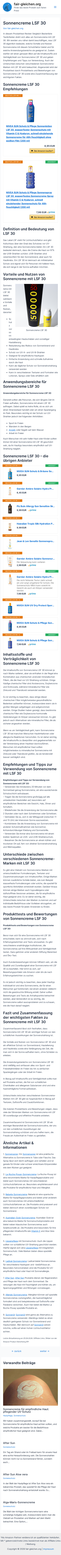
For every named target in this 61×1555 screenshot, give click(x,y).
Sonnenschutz (20, 1416)
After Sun (9, 1278)
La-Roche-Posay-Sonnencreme (21, 1174)
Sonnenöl (10, 1315)
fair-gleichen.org (27, 4)
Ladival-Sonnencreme (16, 1261)
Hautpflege (7, 1416)
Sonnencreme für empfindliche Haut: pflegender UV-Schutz (26, 1410)
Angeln (12, 430)
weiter (44, 1351)
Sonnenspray (11, 1154)
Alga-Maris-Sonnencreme (19, 1502)
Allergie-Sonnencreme (16, 1294)
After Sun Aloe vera (15, 1474)
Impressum (48, 1549)
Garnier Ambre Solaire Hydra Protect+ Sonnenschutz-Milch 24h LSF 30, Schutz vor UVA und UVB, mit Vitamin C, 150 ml (36, 576)
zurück (16, 1351)
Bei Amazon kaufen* (43, 151)
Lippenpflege (12, 1241)
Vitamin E (35, 1231)
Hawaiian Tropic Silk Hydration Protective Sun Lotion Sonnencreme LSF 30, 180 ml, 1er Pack (36, 523)
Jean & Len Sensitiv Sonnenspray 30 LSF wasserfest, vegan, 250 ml (36, 541)
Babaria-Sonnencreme (16, 1194)
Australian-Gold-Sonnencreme (20, 1217)
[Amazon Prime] (51, 212)
